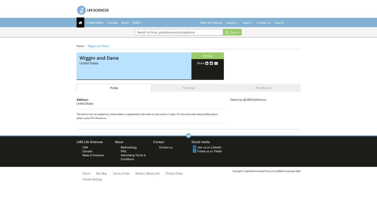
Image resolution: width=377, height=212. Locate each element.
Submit (279, 22)
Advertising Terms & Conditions (133, 157)
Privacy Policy (174, 173)
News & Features (211, 22)
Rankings (189, 88)
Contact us (264, 22)
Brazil (125, 22)
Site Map (101, 173)
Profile (114, 88)
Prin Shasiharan (98, 118)
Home (80, 46)
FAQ (123, 151)
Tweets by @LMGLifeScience (248, 99)
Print (206, 56)
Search (234, 32)
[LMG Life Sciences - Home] (93, 9)
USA (85, 147)
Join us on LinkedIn (209, 147)
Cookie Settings (92, 179)
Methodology (129, 147)
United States (94, 22)
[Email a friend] (216, 63)
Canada (112, 22)
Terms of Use (121, 173)
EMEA (137, 22)
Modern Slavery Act (147, 173)
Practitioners (263, 88)
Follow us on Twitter (209, 151)
